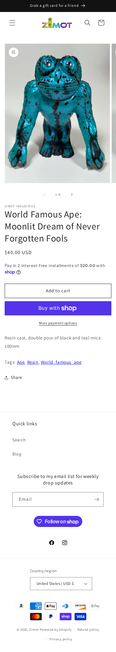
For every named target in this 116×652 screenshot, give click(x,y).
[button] (12, 23)
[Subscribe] (96, 499)
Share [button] (16, 377)
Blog (16, 454)
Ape (21, 362)
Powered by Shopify (56, 629)
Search (19, 440)
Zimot (34, 629)
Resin (32, 362)
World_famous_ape (61, 362)
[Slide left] (44, 194)
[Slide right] (72, 194)
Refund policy (88, 629)
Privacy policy (60, 639)
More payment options (58, 323)
